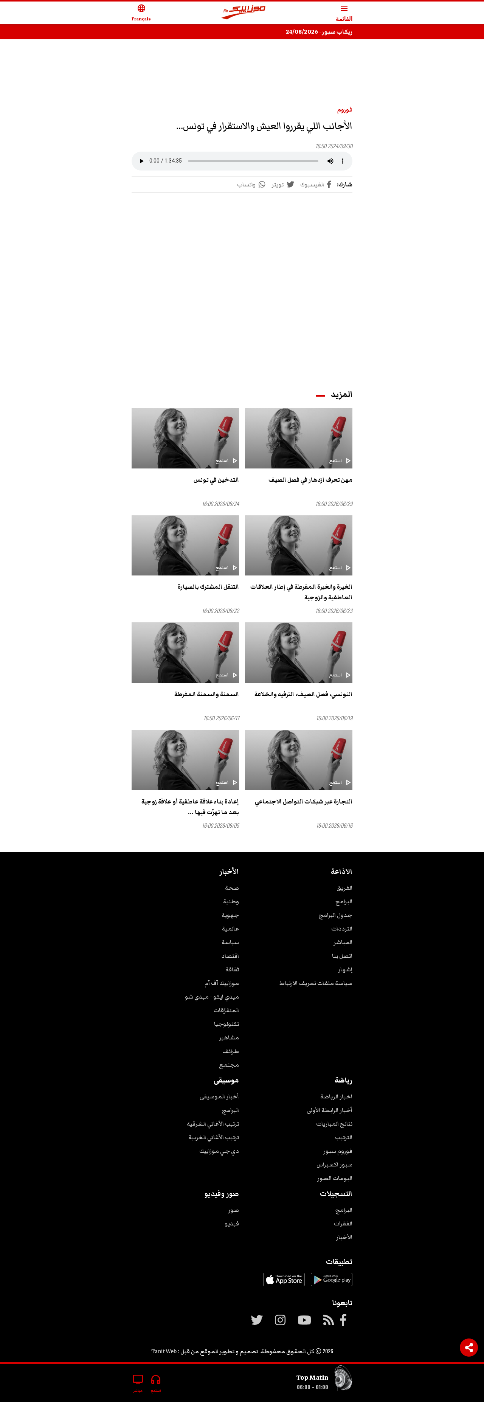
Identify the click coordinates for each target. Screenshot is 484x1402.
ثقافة (232, 969)
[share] (469, 1347)
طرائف (230, 1051)
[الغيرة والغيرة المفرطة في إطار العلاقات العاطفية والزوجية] (298, 545)
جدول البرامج (335, 915)
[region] (242, 69)
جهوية (230, 915)
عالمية (230, 928)
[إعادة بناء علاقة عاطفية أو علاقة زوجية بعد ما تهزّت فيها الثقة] (185, 760)
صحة (232, 887)
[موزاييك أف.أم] (243, 13)
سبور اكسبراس (334, 1164)
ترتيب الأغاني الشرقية (213, 1123)
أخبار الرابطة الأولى (329, 1110)
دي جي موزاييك (219, 1150)
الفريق (344, 887)
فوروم (344, 109)
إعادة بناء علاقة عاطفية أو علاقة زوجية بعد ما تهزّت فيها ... (190, 807)
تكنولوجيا (226, 1023)
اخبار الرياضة (336, 1096)
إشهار (345, 969)
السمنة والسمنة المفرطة (206, 694)
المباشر (343, 942)
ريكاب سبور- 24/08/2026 (319, 31)
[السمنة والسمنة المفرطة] (185, 652)
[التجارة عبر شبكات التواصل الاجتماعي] (298, 760)
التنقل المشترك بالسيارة (208, 586)
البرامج (343, 901)
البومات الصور (334, 1178)
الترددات (341, 928)
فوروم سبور (337, 1150)
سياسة (230, 942)
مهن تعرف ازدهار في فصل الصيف (310, 479)
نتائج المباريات (334, 1123)
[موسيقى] (343, 1379)
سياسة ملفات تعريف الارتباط (315, 983)
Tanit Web (164, 1351)
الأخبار (344, 1237)
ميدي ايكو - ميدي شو (212, 996)
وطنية (231, 901)
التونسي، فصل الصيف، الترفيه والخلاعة (303, 694)
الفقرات (343, 1223)
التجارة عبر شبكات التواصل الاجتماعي (303, 801)
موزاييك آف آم (222, 983)
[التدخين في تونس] (185, 438)
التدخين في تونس (216, 479)
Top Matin (312, 1377)
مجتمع (229, 1064)
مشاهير (229, 1037)
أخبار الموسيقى (219, 1096)
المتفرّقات (226, 1010)
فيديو (232, 1223)
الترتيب (343, 1137)
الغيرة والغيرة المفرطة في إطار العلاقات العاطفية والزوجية (301, 592)
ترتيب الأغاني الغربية (213, 1137)
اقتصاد (230, 955)
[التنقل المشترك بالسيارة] (185, 545)
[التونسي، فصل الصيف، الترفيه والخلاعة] (298, 652)
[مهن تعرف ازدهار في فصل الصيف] (298, 438)
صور (233, 1209)
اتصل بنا (342, 955)
